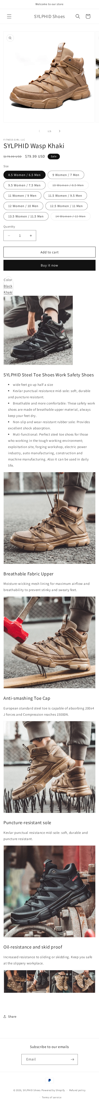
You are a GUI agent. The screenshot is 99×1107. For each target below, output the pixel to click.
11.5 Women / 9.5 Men (65, 195)
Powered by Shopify (53, 1090)
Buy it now (49, 265)
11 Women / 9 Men (22, 195)
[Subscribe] (72, 1059)
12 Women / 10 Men (23, 206)
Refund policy (77, 1090)
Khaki (8, 292)
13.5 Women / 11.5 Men (26, 216)
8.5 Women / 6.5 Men (24, 175)
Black (8, 286)
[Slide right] (60, 131)
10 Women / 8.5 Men (70, 186)
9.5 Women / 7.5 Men (24, 185)
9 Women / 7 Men (65, 175)
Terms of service (51, 1097)
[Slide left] (39, 131)
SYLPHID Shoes (32, 1090)
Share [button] (12, 1016)
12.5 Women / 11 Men (66, 206)
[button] (9, 16)
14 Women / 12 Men (72, 217)
